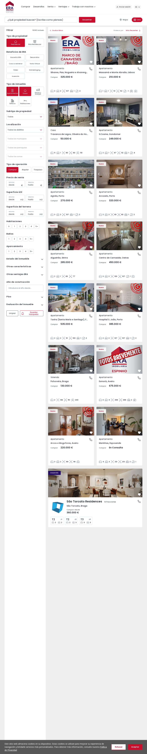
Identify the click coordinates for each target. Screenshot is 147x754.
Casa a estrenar (15, 63)
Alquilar (25, 169)
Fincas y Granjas (38, 93)
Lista (139, 19)
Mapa (125, 19)
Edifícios (12, 103)
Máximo (31, 182)
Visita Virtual (35, 63)
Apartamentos (12, 93)
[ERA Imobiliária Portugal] (10, 7)
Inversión (15, 76)
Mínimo (11, 182)
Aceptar (135, 747)
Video (15, 70)
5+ (37, 226)
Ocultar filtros (57, 30)
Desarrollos (34, 57)
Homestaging (34, 70)
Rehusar (118, 747)
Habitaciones (25, 103)
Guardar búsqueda (33, 313)
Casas (25, 93)
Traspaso (38, 169)
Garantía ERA (15, 57)
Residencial (15, 44)
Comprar (12, 169)
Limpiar (12, 313)
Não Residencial (34, 44)
